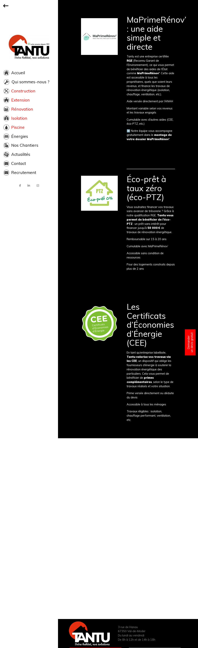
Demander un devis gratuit (190, 342)
